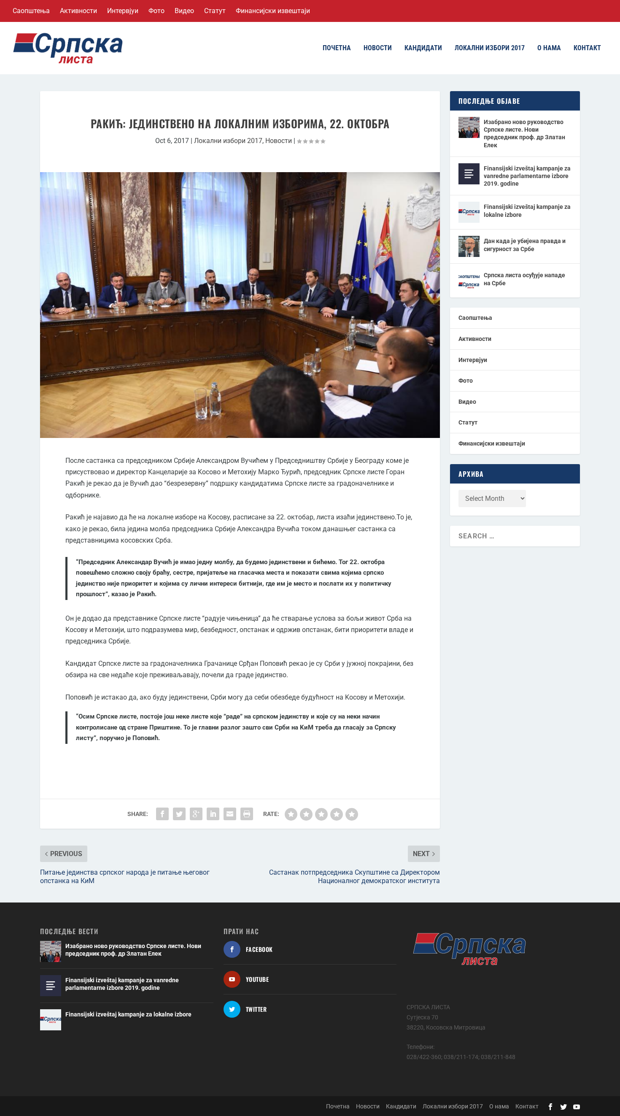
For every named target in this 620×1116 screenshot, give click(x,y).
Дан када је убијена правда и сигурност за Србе (525, 245)
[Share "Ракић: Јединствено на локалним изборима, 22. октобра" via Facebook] (162, 813)
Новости (378, 48)
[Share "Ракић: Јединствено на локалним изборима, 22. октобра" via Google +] (196, 813)
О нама (549, 48)
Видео (184, 11)
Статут (215, 11)
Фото (156, 11)
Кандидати (423, 48)
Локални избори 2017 (490, 48)
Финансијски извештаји (273, 11)
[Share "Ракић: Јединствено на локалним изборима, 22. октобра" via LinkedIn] (213, 813)
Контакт (587, 48)
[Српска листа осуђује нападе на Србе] (469, 280)
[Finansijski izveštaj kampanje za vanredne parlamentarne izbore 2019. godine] (469, 173)
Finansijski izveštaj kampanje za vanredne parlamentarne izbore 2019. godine (527, 176)
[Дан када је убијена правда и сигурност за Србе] (469, 246)
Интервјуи (122, 11)
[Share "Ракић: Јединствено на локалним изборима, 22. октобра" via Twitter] (179, 813)
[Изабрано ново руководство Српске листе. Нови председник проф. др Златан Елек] (469, 127)
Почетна (337, 48)
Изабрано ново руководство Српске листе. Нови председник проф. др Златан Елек (524, 134)
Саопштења (31, 11)
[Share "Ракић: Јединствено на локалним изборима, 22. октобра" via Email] (229, 813)
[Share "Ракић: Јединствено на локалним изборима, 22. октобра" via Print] (246, 813)
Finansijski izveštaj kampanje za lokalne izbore (527, 210)
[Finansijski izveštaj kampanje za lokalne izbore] (469, 212)
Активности (78, 11)
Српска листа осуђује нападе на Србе (524, 279)
